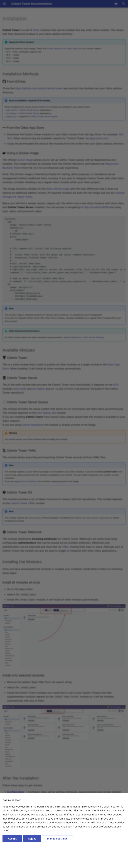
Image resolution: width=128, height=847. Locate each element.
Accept (12, 838)
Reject (32, 838)
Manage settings (57, 838)
